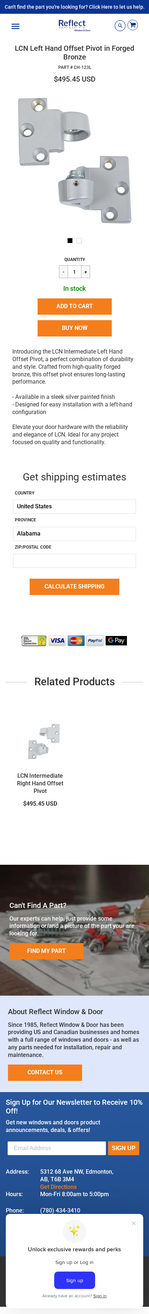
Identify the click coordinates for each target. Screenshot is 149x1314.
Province (25, 519)
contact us (45, 1072)
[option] (74, 161)
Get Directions (58, 1186)
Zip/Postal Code (33, 547)
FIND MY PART (46, 950)
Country (24, 493)
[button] (75, 306)
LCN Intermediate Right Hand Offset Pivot (40, 783)
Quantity (74, 259)
